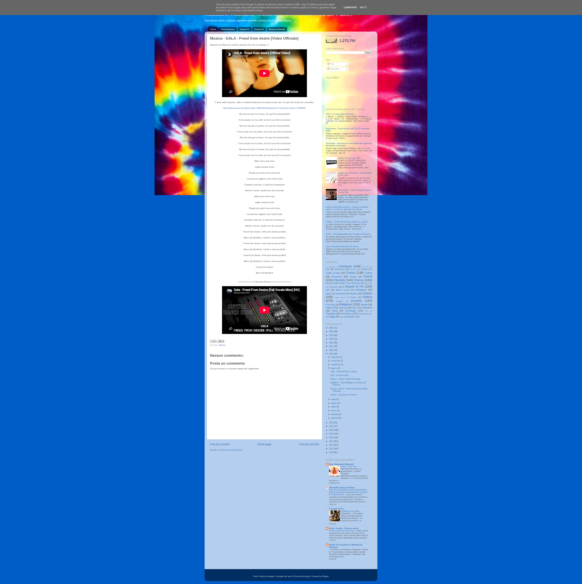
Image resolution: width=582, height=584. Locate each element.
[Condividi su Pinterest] (222, 341)
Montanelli (340, 294)
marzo (334, 411)
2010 (331, 452)
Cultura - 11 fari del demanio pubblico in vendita (346, 222)
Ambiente (345, 266)
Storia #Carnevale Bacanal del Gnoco (342, 246)
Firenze (359, 280)
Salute (329, 307)
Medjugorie (361, 289)
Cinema (364, 269)
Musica (222, 345)
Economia (337, 276)
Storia (335, 310)
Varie (370, 314)
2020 (331, 350)
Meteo (328, 294)
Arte (327, 269)
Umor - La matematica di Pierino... (341, 114)
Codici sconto (333, 273)
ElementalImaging (302, 576)
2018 (331, 423)
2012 (331, 445)
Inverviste (368, 283)
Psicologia (330, 305)
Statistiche (367, 307)
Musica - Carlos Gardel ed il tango (345, 379)
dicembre (335, 357)
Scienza (343, 307)
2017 (331, 426)
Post (331, 64)
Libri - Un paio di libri (339, 375)
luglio (333, 399)
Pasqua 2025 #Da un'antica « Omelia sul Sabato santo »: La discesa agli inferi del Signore (347, 208)
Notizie (367, 293)
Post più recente (220, 444)
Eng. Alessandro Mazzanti (341, 464)
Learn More (350, 7)
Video (342, 317)
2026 (331, 328)
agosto (334, 368)
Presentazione (228, 29)
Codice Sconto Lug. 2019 (349, 158)
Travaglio (330, 313)
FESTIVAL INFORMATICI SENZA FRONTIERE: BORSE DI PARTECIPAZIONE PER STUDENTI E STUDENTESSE (348, 492)
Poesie (353, 297)
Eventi (368, 276)
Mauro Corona (342, 290)
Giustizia (330, 283)
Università (361, 314)
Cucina (350, 272)
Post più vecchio (309, 444)
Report (364, 304)
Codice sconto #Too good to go (342, 531)
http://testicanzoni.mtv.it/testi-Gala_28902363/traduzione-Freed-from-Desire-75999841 (264, 108)
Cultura (368, 273)
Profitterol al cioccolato (350, 511)
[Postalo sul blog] (214, 341)
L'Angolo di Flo (353, 286)
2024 (331, 335)
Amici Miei (365, 267)
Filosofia (339, 280)
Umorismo (346, 313)
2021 (331, 346)
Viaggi (331, 316)
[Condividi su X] (217, 341)
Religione (346, 304)
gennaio (335, 418)
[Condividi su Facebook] (220, 341)
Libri (327, 290)
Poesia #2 (259, 29)
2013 (331, 441)
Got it (363, 7)
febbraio (335, 414)
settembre (336, 365)
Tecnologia (350, 310)
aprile (334, 407)
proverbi (356, 300)
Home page (264, 444)
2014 (331, 438)
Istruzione (333, 287)
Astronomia (340, 269)
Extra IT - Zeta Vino (349, 467)
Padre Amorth (340, 297)
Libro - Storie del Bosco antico (344, 372)
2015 (331, 434)
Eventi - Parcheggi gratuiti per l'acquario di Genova (348, 234)
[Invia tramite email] (211, 341)
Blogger (325, 576)
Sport (354, 308)
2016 (331, 430)
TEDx (366, 311)
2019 (331, 354)
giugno (334, 403)
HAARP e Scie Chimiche (349, 283)
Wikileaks (351, 317)
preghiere (339, 301)
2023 (331, 339)
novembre (336, 361)
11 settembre (330, 267)
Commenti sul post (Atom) (230, 450)
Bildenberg (354, 269)
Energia (353, 277)
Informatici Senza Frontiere (342, 488)
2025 (331, 331)
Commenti (334, 69)
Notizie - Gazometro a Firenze (344, 395)
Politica (367, 297)
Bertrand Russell (277, 29)
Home (213, 29)
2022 (331, 343)
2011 (331, 449)
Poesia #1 (244, 29)
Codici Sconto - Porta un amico (344, 528)
